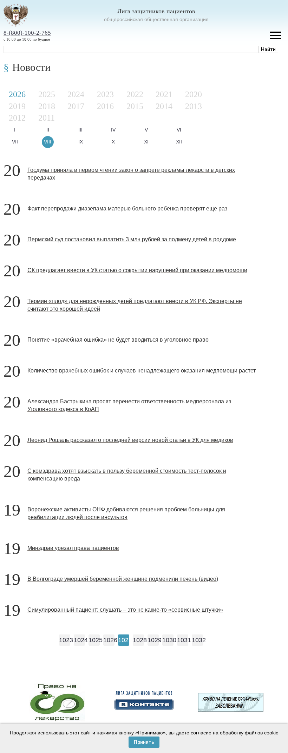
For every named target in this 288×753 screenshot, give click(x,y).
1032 (197, 640)
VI (179, 130)
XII (179, 141)
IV (113, 130)
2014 (164, 106)
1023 (64, 640)
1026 (108, 640)
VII (15, 141)
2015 (134, 106)
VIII (47, 141)
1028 (138, 640)
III (80, 130)
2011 (46, 117)
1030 (168, 640)
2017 (75, 106)
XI (146, 141)
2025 (46, 94)
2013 (193, 106)
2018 (46, 106)
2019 (17, 106)
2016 (105, 106)
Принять (144, 742)
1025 (94, 640)
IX (80, 141)
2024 (75, 94)
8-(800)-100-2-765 (27, 32)
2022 (134, 94)
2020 (193, 94)
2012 (17, 117)
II (47, 130)
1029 (153, 640)
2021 (164, 94)
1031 (182, 640)
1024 (79, 640)
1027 (123, 640)
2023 (105, 94)
